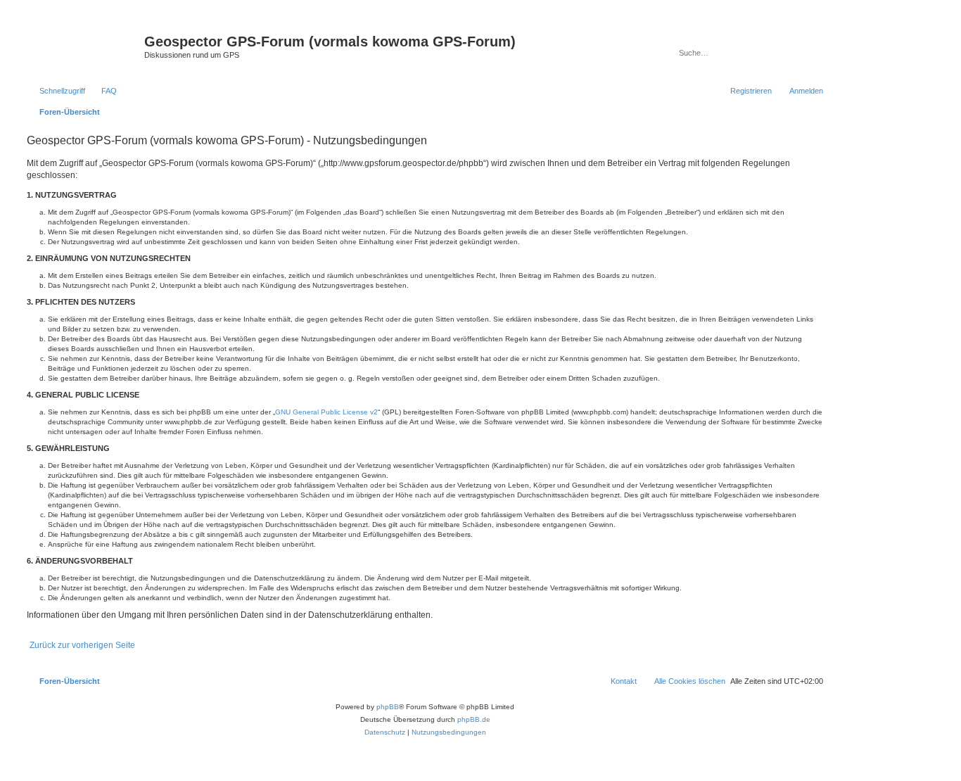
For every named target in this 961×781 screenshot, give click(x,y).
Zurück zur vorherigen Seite (82, 645)
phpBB (387, 707)
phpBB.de (473, 719)
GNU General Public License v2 (326, 412)
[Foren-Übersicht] (83, 45)
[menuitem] (103, 90)
